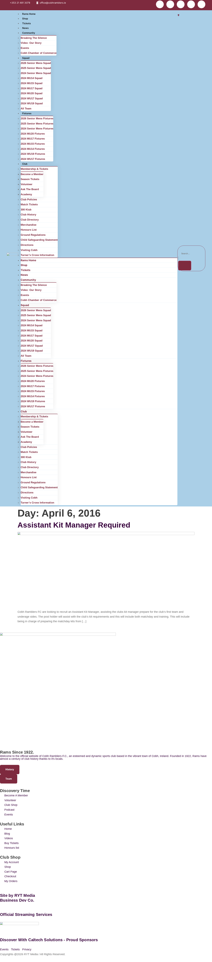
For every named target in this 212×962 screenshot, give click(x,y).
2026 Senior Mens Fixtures (37, 118)
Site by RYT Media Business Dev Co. (18, 898)
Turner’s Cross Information (37, 255)
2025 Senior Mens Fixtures (37, 123)
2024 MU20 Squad (31, 93)
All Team (26, 108)
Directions (27, 245)
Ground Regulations (33, 234)
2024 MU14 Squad (31, 78)
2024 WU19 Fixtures (33, 153)
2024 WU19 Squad (32, 103)
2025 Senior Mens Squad (36, 68)
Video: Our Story (31, 42)
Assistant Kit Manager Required (74, 525)
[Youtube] (191, 4)
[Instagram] (201, 4)
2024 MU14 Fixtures (33, 148)
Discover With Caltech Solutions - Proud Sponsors (49, 939)
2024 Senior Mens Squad (36, 73)
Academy (26, 194)
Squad (25, 57)
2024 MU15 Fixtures (33, 143)
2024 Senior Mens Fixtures (37, 128)
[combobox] (191, 253)
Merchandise (28, 224)
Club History (28, 214)
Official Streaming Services (26, 914)
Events (25, 48)
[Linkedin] (170, 4)
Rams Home (29, 13)
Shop (25, 18)
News (25, 28)
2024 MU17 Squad (31, 88)
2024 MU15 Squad (31, 83)
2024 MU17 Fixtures (33, 138)
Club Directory (30, 219)
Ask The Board (30, 189)
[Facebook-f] (160, 4)
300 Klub (26, 209)
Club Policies (29, 199)
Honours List (29, 229)
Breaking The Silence (34, 37)
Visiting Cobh (29, 250)
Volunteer (26, 184)
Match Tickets (29, 204)
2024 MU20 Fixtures (33, 133)
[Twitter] (181, 4)
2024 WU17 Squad (32, 98)
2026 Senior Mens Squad (36, 63)
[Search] (184, 265)
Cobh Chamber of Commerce (38, 53)
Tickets (26, 23)
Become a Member (32, 174)
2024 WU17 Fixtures (33, 159)
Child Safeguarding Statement (39, 239)
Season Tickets (30, 179)
